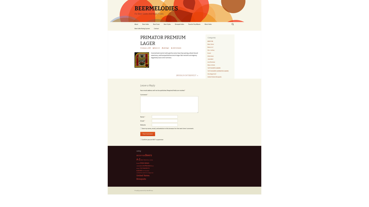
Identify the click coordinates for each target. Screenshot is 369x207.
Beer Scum (156, 24)
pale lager (166, 48)
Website (143, 125)
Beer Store (211, 44)
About (136, 24)
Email (142, 121)
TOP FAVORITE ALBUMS (214, 68)
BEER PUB (210, 41)
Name (142, 117)
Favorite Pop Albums (194, 24)
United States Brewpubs (215, 77)
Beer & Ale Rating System (142, 28)
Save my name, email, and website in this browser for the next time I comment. (168, 128)
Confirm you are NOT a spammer (152, 139)
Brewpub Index (179, 24)
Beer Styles (167, 24)
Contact (156, 28)
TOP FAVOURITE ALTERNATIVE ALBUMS (218, 71)
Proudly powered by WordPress (144, 190)
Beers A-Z (157, 48)
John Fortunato (176, 48)
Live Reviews (211, 62)
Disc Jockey (211, 50)
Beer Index (145, 24)
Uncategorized (212, 74)
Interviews (211, 56)
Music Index (208, 24)
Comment (144, 95)
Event (209, 53)
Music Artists (211, 65)
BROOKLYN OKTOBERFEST (187, 75)
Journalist (210, 59)
